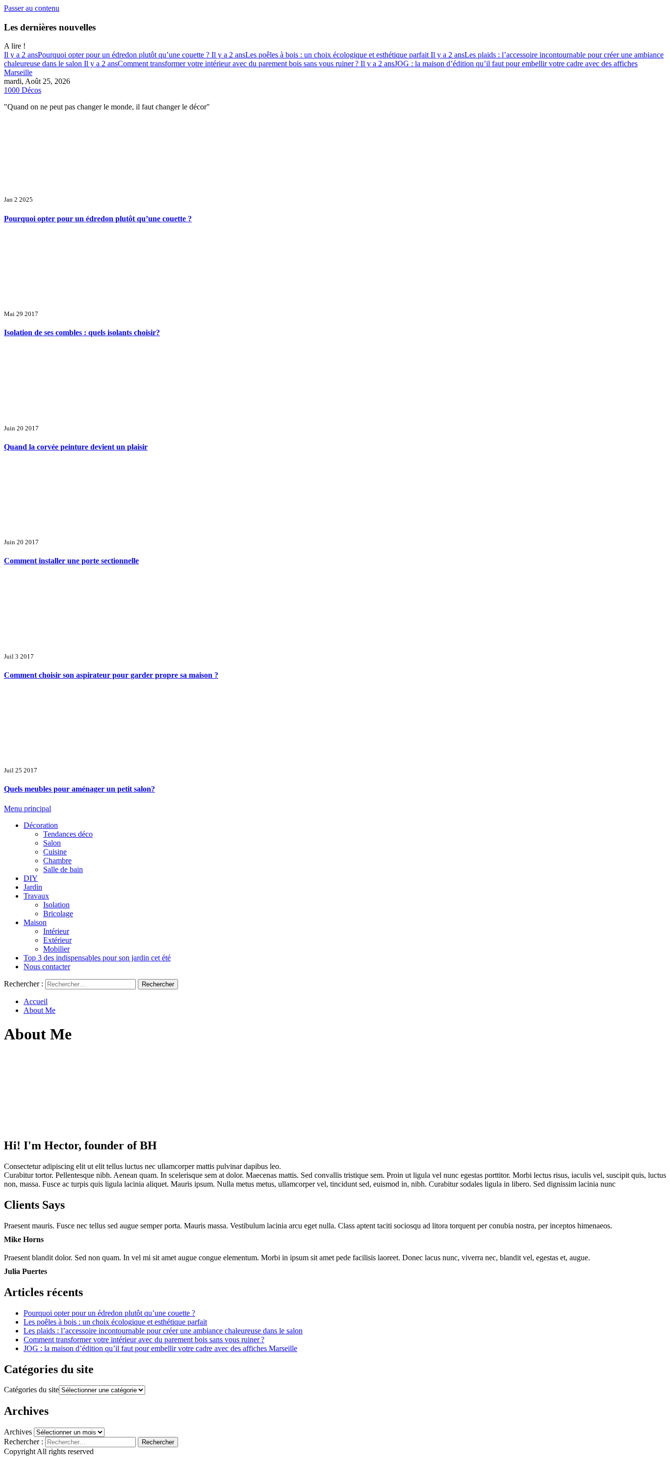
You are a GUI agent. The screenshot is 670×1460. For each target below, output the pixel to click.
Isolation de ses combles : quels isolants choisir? (82, 332)
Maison (35, 922)
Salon (52, 843)
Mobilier (56, 949)
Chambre (57, 860)
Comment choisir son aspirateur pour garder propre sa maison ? (111, 675)
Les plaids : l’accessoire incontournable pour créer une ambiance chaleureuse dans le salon (163, 1331)
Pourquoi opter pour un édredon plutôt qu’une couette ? (107, 55)
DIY (31, 878)
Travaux (36, 896)
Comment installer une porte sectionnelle (71, 561)
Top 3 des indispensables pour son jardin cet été (97, 958)
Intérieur (56, 931)
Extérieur (57, 940)
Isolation (56, 905)
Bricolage (58, 913)
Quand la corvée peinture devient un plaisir (76, 447)
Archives (18, 1432)
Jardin (33, 887)
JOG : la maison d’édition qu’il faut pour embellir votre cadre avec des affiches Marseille (160, 1348)
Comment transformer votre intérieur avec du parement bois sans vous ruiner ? (222, 63)
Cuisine (55, 852)
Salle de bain (63, 869)
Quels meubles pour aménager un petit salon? (79, 789)
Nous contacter (47, 966)
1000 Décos (22, 90)
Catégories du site (31, 1389)
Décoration (41, 825)
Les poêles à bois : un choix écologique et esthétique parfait (321, 55)
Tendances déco (68, 834)
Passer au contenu (31, 8)
